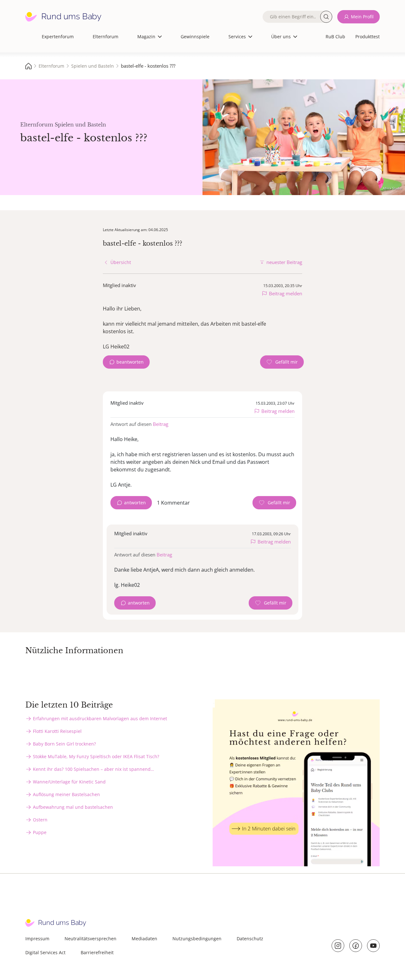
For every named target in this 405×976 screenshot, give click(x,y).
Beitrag (160, 424)
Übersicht (120, 262)
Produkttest (367, 37)
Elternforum (105, 37)
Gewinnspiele (195, 37)
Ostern (40, 820)
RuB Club (335, 37)
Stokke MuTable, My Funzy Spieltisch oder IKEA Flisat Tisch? (96, 756)
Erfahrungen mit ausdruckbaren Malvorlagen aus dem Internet (100, 718)
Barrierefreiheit (97, 952)
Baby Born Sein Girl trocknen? (64, 744)
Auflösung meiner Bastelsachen (66, 794)
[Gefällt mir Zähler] (282, 362)
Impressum (37, 939)
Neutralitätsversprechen (90, 939)
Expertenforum (58, 37)
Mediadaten (144, 939)
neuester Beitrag (284, 262)
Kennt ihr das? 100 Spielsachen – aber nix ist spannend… (93, 769)
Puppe (40, 832)
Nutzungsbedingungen (196, 939)
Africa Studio (392, 188)
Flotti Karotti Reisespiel (57, 731)
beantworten (130, 362)
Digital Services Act (45, 952)
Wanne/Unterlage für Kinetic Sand (69, 782)
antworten (135, 503)
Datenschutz (250, 939)
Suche (326, 17)
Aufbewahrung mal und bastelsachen (73, 807)
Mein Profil (362, 17)
